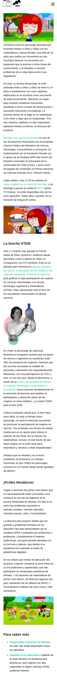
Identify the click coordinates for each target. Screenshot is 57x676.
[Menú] (53, 4)
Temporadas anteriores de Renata (30, 642)
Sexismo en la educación (24, 655)
